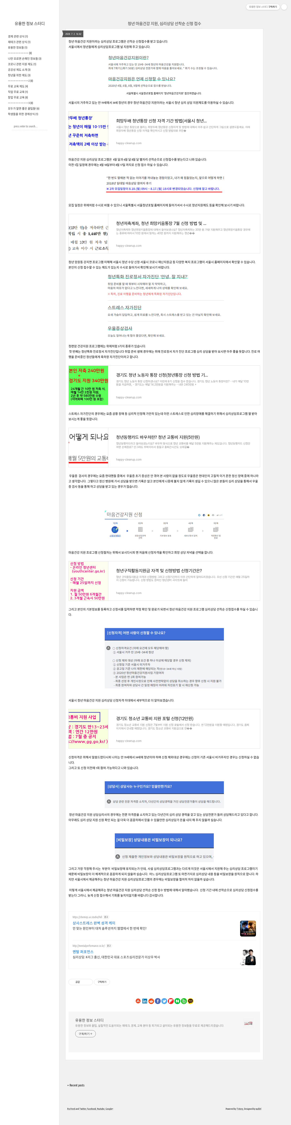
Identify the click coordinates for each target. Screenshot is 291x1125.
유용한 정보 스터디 (30, 23)
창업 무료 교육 (18, 97)
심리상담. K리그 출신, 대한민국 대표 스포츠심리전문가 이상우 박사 (116, 957)
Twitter (82, 1109)
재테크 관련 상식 (19, 42)
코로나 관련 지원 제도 (22, 64)
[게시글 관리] (88, 982)
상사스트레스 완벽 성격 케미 (94, 923)
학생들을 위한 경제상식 (23, 114)
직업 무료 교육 (18, 91)
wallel (258, 1109)
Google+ (109, 1109)
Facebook (91, 1109)
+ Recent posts (76, 1085)
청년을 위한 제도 (19, 75)
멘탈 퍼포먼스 (83, 952)
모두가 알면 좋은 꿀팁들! (23, 108)
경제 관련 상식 (18, 36)
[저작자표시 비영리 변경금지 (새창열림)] (115, 982)
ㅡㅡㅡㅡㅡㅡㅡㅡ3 (20, 103)
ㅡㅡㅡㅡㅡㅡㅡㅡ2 (20, 80)
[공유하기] (83, 982)
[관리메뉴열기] (284, 7)
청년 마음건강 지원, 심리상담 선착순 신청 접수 (164, 23)
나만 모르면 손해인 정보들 (24, 58)
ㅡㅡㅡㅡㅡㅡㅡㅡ (20, 53)
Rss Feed (71, 1109)
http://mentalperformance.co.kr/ (89, 945)
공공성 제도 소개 (19, 69)
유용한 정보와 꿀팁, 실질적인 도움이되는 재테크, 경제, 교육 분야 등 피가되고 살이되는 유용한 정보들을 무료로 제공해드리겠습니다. (149, 1025)
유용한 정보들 (17, 47)
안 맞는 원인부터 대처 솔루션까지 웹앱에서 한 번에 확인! (109, 928)
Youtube (101, 1109)
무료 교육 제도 (18, 86)
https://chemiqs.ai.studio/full (87, 917)
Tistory (240, 1109)
